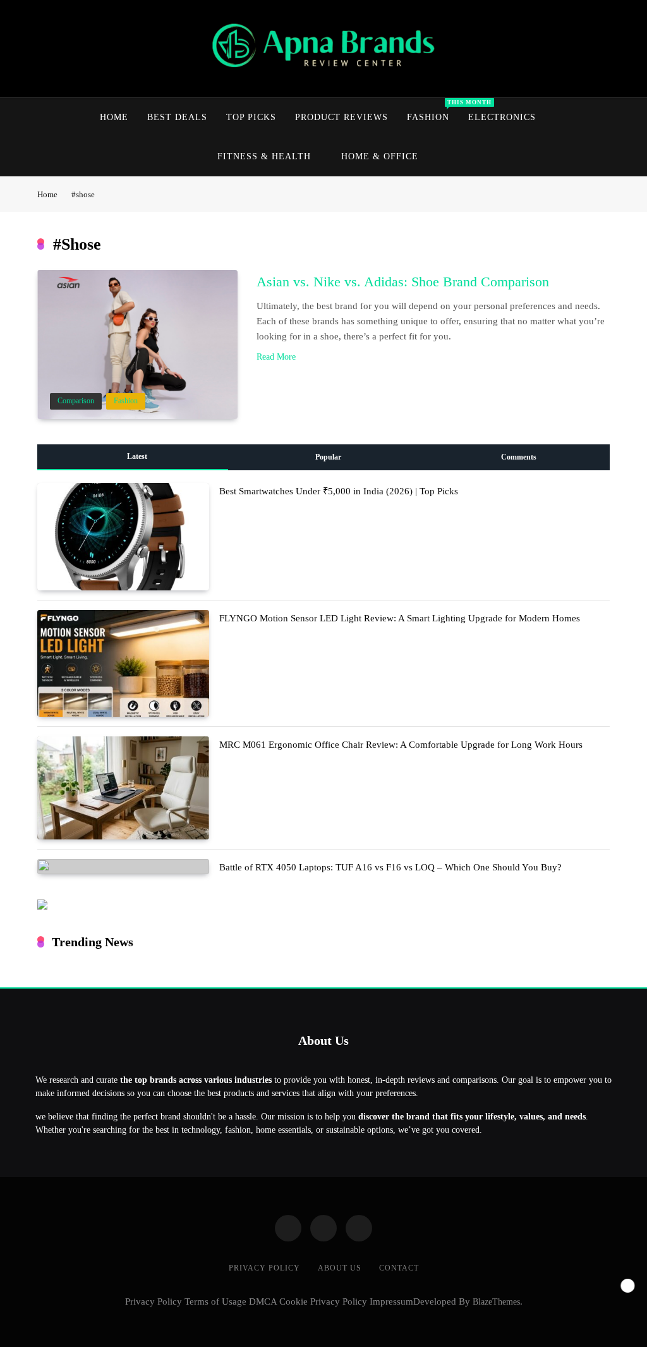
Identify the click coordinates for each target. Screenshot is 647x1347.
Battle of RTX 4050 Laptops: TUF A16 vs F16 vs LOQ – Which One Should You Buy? (390, 867)
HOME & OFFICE (379, 156)
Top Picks (251, 117)
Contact (399, 1268)
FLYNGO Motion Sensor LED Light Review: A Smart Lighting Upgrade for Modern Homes (399, 618)
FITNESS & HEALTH (264, 156)
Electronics (502, 117)
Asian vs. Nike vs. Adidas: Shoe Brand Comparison (403, 282)
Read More (276, 357)
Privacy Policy (264, 1268)
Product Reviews (341, 117)
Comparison (75, 401)
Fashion (433, 110)
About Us (339, 1268)
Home (114, 117)
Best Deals (177, 117)
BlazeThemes (496, 1301)
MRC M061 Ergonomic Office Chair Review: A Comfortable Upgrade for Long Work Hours (401, 745)
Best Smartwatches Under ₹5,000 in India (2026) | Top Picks (338, 491)
